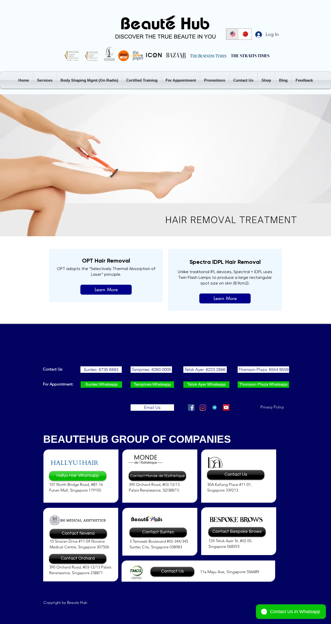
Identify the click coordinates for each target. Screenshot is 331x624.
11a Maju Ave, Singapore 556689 (229, 571)
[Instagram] (203, 407)
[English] (232, 34)
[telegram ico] (214, 407)
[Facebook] (191, 407)
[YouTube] (226, 407)
